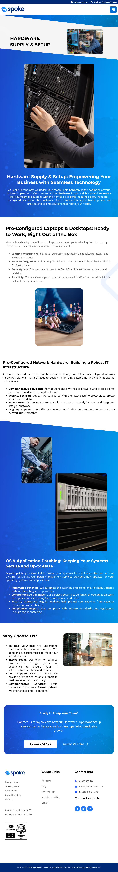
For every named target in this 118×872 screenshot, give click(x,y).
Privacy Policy (48, 791)
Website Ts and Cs (51, 797)
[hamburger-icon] (113, 9)
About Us (46, 780)
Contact (45, 802)
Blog (44, 786)
